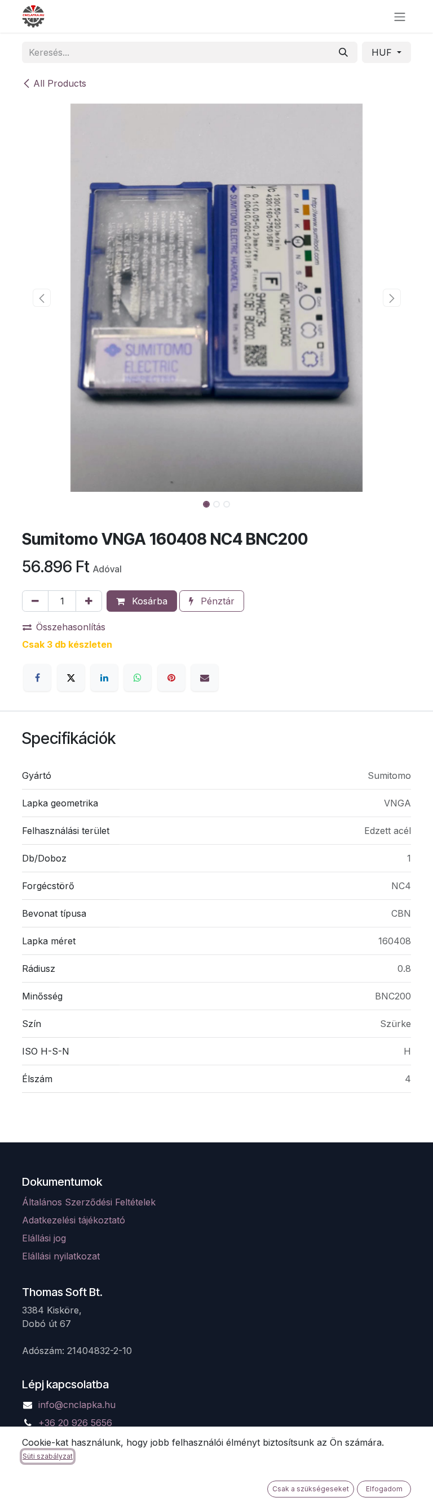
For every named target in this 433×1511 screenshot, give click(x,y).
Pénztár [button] (216, 601)
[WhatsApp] (137, 677)
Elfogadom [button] (384, 1489)
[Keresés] (343, 52)
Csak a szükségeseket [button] (310, 1489)
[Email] (204, 677)
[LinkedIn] (104, 677)
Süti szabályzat (48, 1456)
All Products (59, 83)
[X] (71, 677)
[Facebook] (37, 677)
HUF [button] (383, 52)
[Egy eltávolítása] (35, 601)
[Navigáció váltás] (399, 16)
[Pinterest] (171, 677)
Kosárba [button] (148, 601)
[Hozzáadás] (89, 601)
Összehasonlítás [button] (70, 627)
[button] (41, 298)
